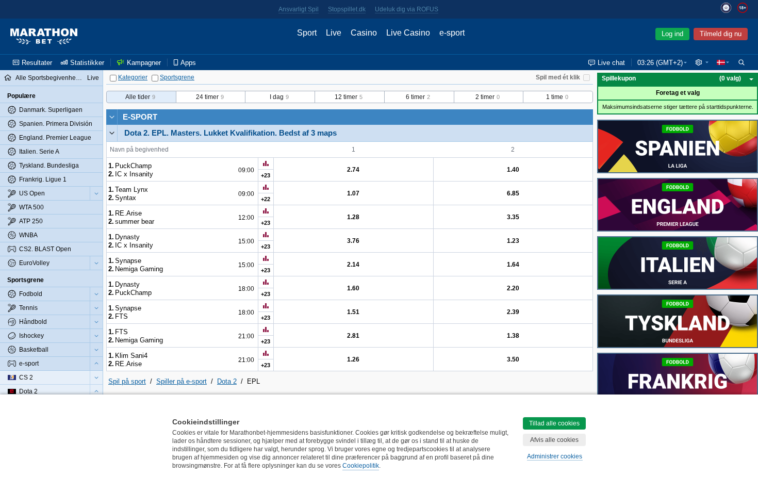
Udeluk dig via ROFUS (406, 9)
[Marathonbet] (43, 37)
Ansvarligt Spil (298, 9)
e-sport (140, 116)
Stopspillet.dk (347, 9)
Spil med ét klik (558, 77)
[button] (702, 62)
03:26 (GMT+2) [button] (660, 63)
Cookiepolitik (360, 465)
